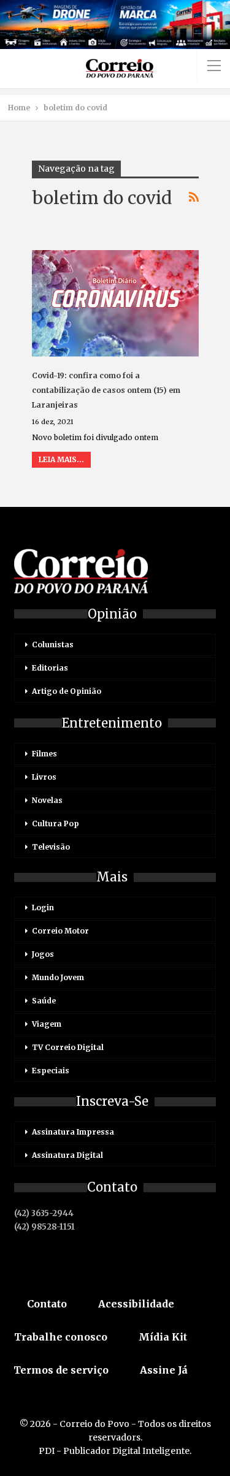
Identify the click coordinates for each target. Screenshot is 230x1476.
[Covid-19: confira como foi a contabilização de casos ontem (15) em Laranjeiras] (115, 303)
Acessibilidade (136, 1304)
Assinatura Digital (67, 1155)
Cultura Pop (55, 823)
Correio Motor (60, 930)
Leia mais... (61, 459)
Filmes (44, 753)
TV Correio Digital (68, 1047)
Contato (47, 1304)
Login (43, 907)
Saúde (44, 1000)
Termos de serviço (61, 1370)
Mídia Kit (163, 1337)
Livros (44, 777)
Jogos (43, 954)
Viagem (46, 1024)
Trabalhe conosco (60, 1337)
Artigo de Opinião (66, 691)
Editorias (50, 667)
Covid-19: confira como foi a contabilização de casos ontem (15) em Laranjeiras (106, 390)
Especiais (50, 1070)
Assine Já (164, 1370)
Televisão (51, 846)
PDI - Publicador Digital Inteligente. (115, 1450)
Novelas (47, 800)
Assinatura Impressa (73, 1131)
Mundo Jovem (58, 977)
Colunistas (53, 644)
